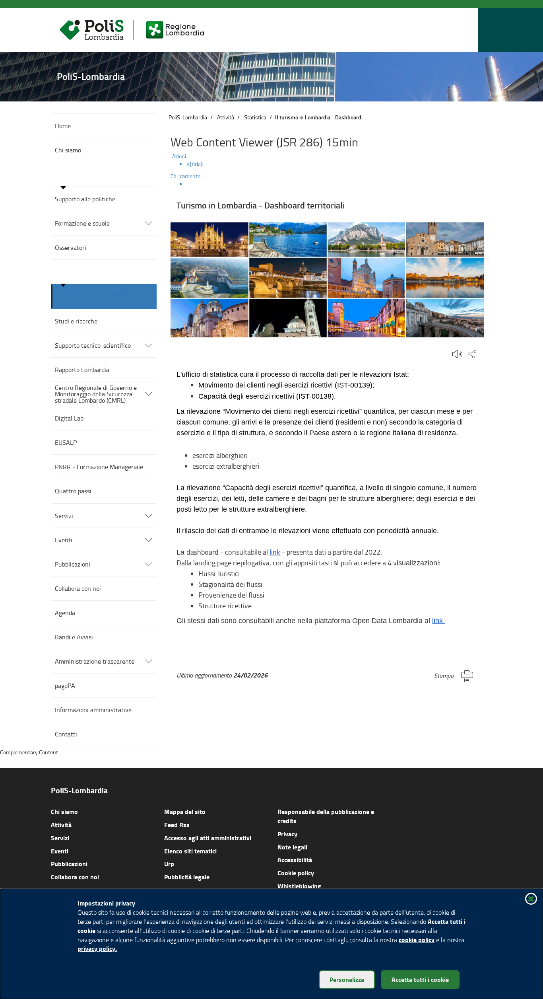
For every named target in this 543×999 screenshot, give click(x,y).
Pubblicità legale (186, 876)
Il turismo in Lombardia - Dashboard (97, 296)
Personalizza (347, 979)
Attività (225, 117)
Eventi (59, 850)
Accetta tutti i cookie (420, 979)
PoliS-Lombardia (188, 117)
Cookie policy (295, 872)
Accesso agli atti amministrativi (207, 837)
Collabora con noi (75, 876)
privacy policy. (97, 948)
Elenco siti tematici (190, 850)
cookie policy (416, 939)
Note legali (292, 846)
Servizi (60, 837)
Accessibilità (294, 859)
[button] (469, 30)
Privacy (287, 833)
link (275, 552)
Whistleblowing (299, 885)
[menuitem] (335, 164)
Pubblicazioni (69, 863)
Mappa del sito (185, 811)
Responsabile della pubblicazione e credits (325, 816)
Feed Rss (177, 824)
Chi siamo (64, 811)
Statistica (255, 117)
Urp (169, 863)
